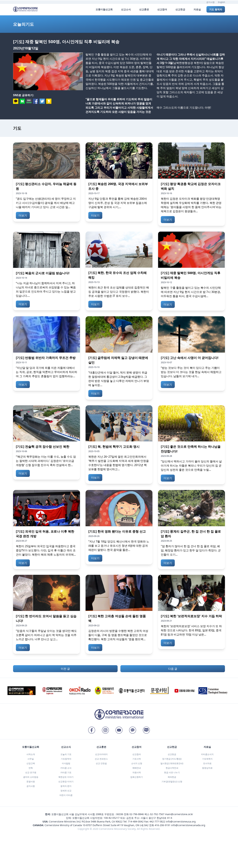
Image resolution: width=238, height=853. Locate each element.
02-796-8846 (136, 814)
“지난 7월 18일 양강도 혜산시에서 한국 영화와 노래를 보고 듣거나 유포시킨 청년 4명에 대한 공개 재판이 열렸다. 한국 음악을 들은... (118, 546)
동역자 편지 (65, 786)
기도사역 (136, 758)
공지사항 (210, 2)
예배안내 (136, 767)
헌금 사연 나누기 (172, 772)
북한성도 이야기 (66, 777)
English (221, 2)
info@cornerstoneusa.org (181, 821)
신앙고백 (30, 763)
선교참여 (136, 754)
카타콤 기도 (65, 772)
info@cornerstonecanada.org (188, 825)
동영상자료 (207, 767)
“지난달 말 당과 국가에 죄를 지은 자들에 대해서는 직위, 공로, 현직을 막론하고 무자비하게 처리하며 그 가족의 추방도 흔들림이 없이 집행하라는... (46, 372)
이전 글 (65, 669)
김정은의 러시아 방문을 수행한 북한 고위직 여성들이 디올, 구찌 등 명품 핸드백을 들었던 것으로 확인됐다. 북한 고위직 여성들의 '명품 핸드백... (118, 635)
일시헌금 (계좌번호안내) (171, 763)
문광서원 (30, 781)
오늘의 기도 (65, 754)
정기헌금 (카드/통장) (172, 758)
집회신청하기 (136, 777)
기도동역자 (66, 758)
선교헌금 (172, 754)
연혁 (31, 767)
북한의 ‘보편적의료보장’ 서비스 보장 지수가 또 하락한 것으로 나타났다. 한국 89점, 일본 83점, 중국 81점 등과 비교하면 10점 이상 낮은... (191, 630)
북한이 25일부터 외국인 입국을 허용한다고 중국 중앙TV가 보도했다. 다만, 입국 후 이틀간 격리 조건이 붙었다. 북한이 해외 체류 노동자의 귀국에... (46, 550)
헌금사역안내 (172, 767)
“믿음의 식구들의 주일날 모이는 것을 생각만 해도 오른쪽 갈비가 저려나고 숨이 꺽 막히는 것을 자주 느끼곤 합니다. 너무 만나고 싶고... (46, 635)
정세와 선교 (65, 790)
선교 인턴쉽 (101, 763)
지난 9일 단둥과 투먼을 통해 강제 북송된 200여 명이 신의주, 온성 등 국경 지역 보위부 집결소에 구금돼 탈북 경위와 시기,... (117, 203)
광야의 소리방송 (30, 777)
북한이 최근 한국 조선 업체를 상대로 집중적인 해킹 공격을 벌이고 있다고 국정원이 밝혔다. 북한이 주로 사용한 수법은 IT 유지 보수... (118, 292)
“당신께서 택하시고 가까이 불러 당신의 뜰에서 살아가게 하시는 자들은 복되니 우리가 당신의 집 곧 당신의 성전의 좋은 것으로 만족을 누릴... (191, 465)
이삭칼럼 (66, 763)
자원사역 (136, 772)
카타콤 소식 (65, 767)
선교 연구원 (30, 772)
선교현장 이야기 (66, 781)
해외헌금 (172, 777)
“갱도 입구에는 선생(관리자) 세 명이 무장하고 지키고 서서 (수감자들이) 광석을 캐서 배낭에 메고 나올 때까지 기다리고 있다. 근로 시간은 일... (46, 203)
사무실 (31, 758)
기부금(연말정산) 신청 (172, 781)
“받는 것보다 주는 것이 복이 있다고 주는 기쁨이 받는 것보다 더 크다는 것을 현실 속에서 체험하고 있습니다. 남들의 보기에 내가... (191, 372)
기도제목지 (207, 758)
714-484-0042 (136, 821)
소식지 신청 (136, 763)
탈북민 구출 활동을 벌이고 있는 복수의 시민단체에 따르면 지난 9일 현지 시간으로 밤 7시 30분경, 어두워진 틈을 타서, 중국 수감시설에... (191, 292)
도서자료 (207, 763)
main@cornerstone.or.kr (179, 814)
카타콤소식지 (207, 754)
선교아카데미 (101, 754)
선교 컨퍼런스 (101, 758)
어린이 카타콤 (65, 795)
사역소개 (30, 754)
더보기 (23, 215)
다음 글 (172, 669)
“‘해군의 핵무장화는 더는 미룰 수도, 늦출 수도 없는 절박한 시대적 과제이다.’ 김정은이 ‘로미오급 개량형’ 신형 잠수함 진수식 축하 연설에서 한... (46, 461)
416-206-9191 (162, 825)
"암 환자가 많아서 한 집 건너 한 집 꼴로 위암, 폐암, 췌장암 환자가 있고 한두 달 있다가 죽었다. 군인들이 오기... (191, 550)
